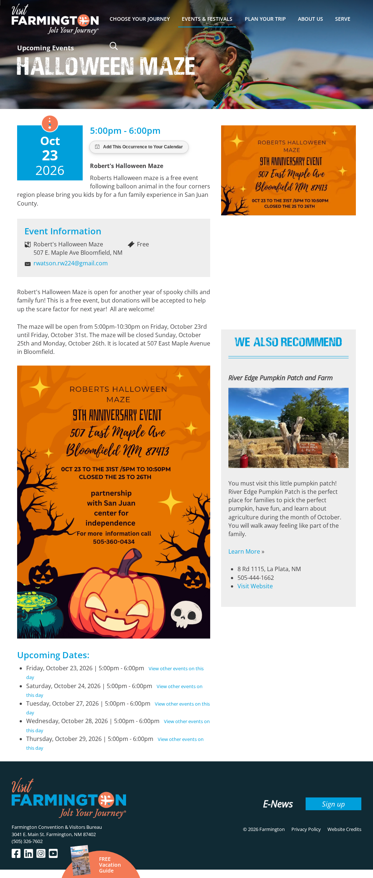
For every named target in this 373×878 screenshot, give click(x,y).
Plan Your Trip (265, 18)
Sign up (333, 804)
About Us (310, 18)
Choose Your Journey (140, 18)
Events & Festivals (207, 18)
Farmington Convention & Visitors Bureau (57, 827)
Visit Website (255, 586)
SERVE (342, 18)
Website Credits (344, 829)
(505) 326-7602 (27, 841)
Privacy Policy (306, 829)
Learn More (244, 551)
